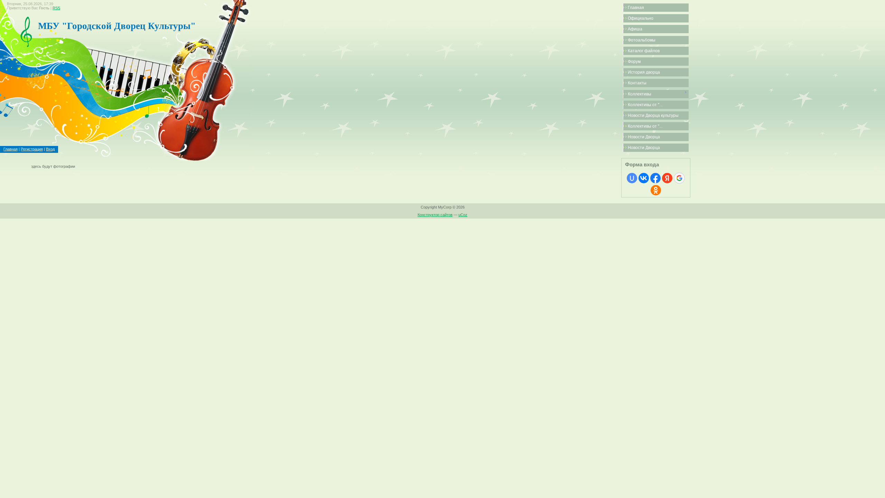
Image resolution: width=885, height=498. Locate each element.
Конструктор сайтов (435, 215)
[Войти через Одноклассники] (656, 190)
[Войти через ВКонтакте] (644, 178)
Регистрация (32, 149)
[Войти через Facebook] (655, 178)
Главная (10, 149)
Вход (50, 149)
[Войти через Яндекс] (667, 178)
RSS (56, 8)
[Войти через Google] (679, 178)
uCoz (462, 215)
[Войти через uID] (632, 178)
